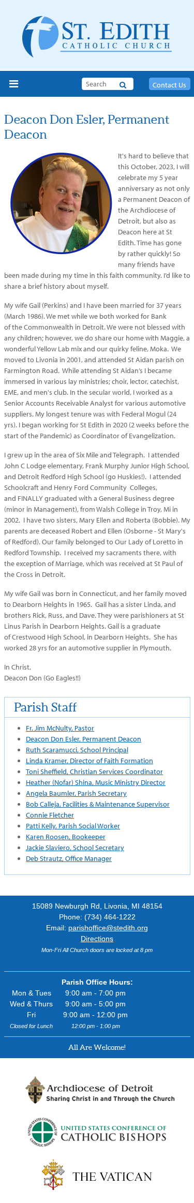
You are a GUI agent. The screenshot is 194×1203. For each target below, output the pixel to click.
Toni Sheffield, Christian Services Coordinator (94, 771)
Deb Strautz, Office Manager (69, 858)
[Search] (122, 83)
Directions (97, 938)
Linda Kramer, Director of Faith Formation (89, 760)
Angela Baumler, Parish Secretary (76, 793)
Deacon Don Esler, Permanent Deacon (83, 739)
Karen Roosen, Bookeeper (66, 836)
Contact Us (169, 85)
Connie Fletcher (50, 815)
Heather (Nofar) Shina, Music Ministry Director (96, 782)
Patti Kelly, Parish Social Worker (73, 825)
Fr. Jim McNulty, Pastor (60, 728)
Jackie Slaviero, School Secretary (75, 847)
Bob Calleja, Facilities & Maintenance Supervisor (98, 804)
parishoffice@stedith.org (108, 928)
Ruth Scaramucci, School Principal (77, 749)
